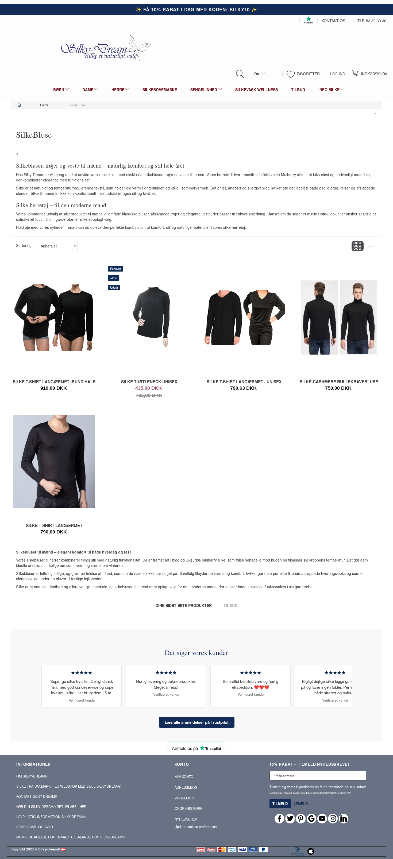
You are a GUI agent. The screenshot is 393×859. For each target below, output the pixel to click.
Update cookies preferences (196, 826)
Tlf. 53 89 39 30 (371, 20)
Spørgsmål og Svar (34, 827)
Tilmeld (280, 803)
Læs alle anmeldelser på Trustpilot (197, 722)
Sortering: (24, 245)
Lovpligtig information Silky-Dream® (51, 816)
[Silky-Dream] (103, 48)
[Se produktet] (52, 388)
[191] (142, 388)
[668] (47, 530)
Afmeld (300, 803)
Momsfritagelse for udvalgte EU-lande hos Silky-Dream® (70, 837)
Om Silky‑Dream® (31, 776)
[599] (332, 388)
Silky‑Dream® (49, 849)
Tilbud (230, 605)
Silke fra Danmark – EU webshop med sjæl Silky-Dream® (68, 786)
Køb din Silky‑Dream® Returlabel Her (51, 806)
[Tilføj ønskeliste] (156, 388)
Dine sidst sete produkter (184, 605)
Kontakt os (333, 20)
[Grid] (358, 246)
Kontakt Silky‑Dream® (36, 796)
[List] (371, 246)
